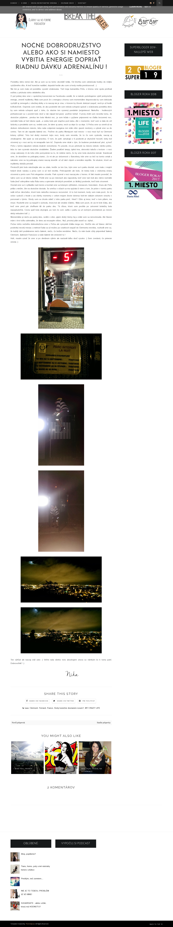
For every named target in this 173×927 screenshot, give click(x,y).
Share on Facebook (38, 701)
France (50, 708)
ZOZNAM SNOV (67, 3)
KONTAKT (82, 3)
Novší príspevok (18, 723)
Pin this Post (89, 701)
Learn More (135, 6)
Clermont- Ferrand (38, 708)
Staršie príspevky (104, 723)
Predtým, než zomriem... (32, 878)
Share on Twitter (65, 701)
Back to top (155, 924)
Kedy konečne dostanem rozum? (69, 708)
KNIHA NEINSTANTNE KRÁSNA (44, 3)
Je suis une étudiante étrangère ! (92, 770)
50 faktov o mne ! (23, 769)
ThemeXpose (30, 924)
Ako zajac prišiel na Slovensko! (57, 770)
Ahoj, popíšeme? (28, 854)
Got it (148, 6)
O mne (24, 3)
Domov (14, 3)
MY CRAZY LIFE (92, 708)
